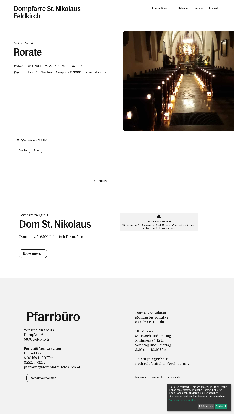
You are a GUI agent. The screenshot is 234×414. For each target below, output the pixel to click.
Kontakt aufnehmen (43, 378)
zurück (103, 181)
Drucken (23, 150)
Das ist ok (221, 406)
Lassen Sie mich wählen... (183, 400)
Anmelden (176, 377)
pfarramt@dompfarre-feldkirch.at (52, 367)
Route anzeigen (33, 253)
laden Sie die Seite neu (185, 225)
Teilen (37, 150)
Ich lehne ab (206, 406)
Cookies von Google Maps (155, 225)
